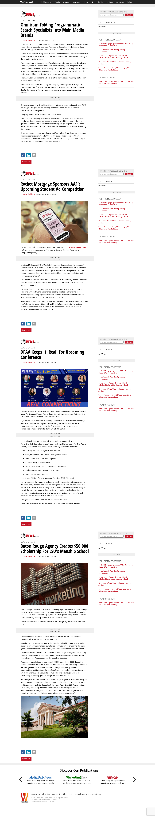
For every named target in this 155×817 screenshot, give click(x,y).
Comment (26, 162)
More (86, 2)
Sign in (100, 2)
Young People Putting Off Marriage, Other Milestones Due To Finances (115, 69)
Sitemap (77, 794)
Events (57, 2)
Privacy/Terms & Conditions (91, 794)
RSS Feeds (69, 794)
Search (92, 2)
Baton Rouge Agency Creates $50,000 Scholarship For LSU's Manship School (113, 57)
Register (109, 2)
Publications (46, 2)
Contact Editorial (58, 794)
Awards (66, 2)
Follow (130, 2)
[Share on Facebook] (23, 155)
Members (76, 2)
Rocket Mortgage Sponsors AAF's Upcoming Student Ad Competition (115, 45)
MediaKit (47, 794)
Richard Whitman (29, 40)
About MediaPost (37, 794)
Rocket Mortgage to (76, 247)
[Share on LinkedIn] (28, 155)
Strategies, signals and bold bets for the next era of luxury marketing (116, 82)
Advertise (120, 2)
